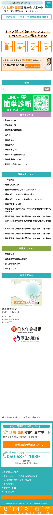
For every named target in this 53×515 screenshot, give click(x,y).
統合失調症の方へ (12, 185)
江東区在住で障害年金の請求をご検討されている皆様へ (28, 229)
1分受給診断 (26, 513)
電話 (5, 513)
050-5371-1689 (23, 456)
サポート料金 (10, 487)
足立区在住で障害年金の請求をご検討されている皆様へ (28, 238)
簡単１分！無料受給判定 (15, 154)
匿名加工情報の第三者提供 (16, 259)
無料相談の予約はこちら (29, 444)
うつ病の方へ (10, 180)
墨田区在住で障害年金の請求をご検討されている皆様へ (28, 216)
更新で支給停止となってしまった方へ (20, 190)
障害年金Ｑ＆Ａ (11, 150)
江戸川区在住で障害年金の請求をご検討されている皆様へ (28, 222)
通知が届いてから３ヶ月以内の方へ (19, 194)
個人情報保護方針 (12, 264)
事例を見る (37, 513)
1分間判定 (46, 43)
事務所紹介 (9, 254)
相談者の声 (9, 145)
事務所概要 (9, 484)
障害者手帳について (13, 159)
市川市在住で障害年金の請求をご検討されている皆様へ (28, 233)
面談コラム (9, 140)
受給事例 (33, 43)
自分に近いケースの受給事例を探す (20, 476)
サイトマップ (10, 269)
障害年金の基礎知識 (7, 43)
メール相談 (16, 513)
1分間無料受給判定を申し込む (18, 480)
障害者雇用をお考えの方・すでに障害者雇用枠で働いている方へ (28, 210)
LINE (47, 513)
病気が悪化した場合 (13, 204)
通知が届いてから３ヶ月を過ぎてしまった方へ (24, 199)
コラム (8, 135)
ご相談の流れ (20, 43)
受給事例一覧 (10, 125)
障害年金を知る (11, 472)
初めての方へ (10, 120)
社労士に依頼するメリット (16, 164)
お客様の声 (9, 491)
